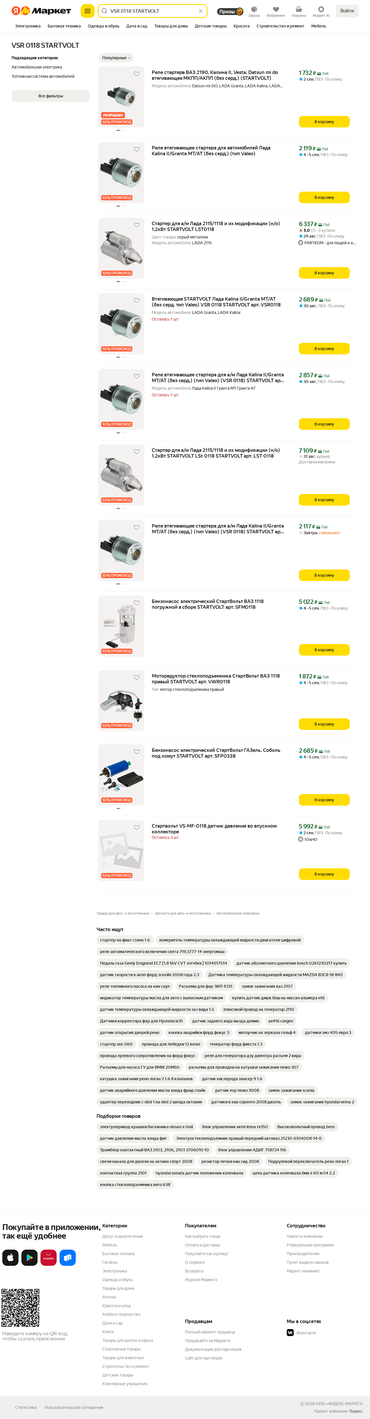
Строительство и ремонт (125, 1366)
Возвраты (194, 1271)
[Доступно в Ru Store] (68, 1265)
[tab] (28, 27)
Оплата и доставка (202, 1245)
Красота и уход (116, 1305)
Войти (347, 11)
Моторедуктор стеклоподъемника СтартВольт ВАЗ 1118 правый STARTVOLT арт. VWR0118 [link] (216, 678)
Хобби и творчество (121, 1314)
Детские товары (117, 1375)
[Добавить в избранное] (137, 74)
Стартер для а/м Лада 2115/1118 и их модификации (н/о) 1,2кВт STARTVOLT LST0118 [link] (216, 226)
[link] (125, 940)
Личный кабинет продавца (210, 1332)
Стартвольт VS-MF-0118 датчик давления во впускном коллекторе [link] (214, 829)
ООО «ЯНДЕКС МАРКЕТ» (339, 1403)
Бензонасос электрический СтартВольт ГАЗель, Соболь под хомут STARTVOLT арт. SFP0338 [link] (216, 753)
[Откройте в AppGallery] (48, 1265)
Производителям (303, 1253)
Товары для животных (123, 1357)
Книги (108, 1331)
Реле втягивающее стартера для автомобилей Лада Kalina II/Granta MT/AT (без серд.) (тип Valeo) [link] (211, 150)
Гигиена (109, 1262)
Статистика (25, 1407)
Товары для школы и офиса (127, 1340)
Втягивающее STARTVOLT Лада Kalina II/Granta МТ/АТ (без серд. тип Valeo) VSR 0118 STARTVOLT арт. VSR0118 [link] (216, 302)
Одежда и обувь (117, 1279)
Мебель (109, 1245)
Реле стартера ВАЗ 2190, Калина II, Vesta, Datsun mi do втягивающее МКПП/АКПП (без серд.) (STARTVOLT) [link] (215, 75)
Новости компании (304, 1236)
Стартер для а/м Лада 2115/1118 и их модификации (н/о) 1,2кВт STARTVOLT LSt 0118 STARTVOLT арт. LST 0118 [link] (216, 453)
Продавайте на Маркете (207, 1340)
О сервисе (195, 1262)
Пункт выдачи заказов (308, 1262)
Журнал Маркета (201, 1279)
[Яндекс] (356, 1411)
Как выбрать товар (202, 1236)
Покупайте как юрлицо (206, 1253)
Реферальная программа (310, 1245)
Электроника (114, 1271)
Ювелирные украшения (124, 1383)
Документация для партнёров (213, 1349)
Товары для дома (118, 1288)
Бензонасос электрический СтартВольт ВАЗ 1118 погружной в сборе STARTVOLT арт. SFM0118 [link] (208, 604)
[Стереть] (200, 11)
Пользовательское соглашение (74, 1407)
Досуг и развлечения (122, 1236)
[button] (116, 57)
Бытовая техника (118, 1253)
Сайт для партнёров (204, 1358)
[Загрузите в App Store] (10, 1265)
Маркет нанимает (303, 1271)
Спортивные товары (121, 1349)
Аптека (109, 1297)
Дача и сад (112, 1323)
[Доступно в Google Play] (29, 1265)
